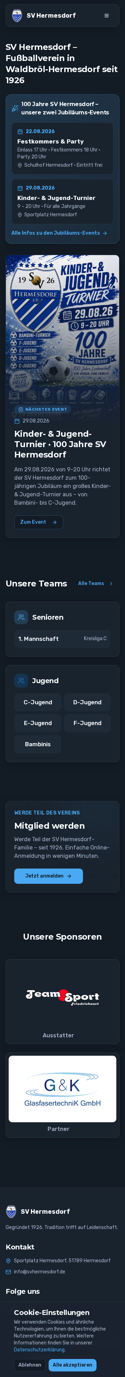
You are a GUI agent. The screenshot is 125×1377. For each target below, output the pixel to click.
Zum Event (33, 522)
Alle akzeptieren (72, 1365)
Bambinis (38, 744)
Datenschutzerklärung (39, 1350)
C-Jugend (38, 702)
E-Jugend (38, 723)
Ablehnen (29, 1365)
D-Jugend (87, 702)
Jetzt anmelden (44, 876)
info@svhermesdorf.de (39, 1272)
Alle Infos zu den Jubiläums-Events (55, 233)
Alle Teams (91, 583)
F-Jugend (87, 723)
